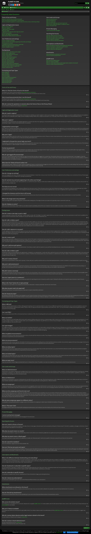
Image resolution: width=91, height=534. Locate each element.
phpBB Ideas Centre (59, 510)
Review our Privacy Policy (72, 532)
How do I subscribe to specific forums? (54, 48)
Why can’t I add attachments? (8, 61)
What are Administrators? (51, 19)
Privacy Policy (59, 532)
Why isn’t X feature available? (52, 61)
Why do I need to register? (7, 26)
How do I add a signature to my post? (10, 54)
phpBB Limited (37, 503)
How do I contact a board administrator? (55, 64)
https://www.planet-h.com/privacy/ (28, 99)
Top (88, 94)
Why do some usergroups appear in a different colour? (57, 24)
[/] (4, 3)
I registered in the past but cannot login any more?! (13, 31)
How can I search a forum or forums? (54, 35)
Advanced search (88, 3)
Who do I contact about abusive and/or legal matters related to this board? (62, 63)
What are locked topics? (7, 81)
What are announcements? (8, 78)
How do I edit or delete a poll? (8, 58)
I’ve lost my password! (6, 33)
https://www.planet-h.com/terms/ (28, 92)
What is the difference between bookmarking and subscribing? (59, 45)
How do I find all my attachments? (53, 55)
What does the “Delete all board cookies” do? (11, 35)
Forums (7, 7)
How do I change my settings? (8, 40)
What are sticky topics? (7, 80)
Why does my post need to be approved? (10, 66)
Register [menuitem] (89, 8)
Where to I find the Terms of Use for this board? (12, 19)
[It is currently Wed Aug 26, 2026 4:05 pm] (88, 11)
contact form (24, 105)
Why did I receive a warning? (8, 62)
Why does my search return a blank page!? (55, 38)
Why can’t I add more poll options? (9, 57)
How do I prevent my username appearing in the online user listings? (16, 41)
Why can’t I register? (6, 28)
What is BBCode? (5, 72)
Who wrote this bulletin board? (52, 60)
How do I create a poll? (7, 55)
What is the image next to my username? (10, 45)
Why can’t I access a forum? (8, 59)
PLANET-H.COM (13, 2)
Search (86, 3)
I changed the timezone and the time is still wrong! (12, 44)
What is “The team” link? (51, 25)
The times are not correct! (7, 43)
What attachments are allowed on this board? (56, 54)
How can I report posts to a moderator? (10, 63)
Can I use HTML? (5, 73)
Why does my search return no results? (54, 36)
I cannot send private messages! (53, 30)
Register (12, 9)
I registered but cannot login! (8, 29)
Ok (64, 532)
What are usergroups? (51, 21)
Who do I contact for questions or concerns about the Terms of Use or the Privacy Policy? (21, 21)
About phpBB (5, 505)
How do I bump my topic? (7, 67)
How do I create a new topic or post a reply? (11, 51)
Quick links (3, 8)
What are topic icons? (6, 82)
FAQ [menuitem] (84, 8)
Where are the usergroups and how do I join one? (56, 23)
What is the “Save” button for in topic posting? (12, 64)
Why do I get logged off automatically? (10, 34)
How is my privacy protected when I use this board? (13, 20)
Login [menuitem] (86, 8)
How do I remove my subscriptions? (54, 49)
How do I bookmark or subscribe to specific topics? (57, 46)
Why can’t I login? (5, 30)
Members (14, 7)
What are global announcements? (9, 77)
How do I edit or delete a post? (8, 53)
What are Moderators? (51, 20)
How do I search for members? (52, 39)
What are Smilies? (5, 74)
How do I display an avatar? (8, 47)
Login (8, 9)
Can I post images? (6, 76)
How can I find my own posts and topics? (55, 40)
